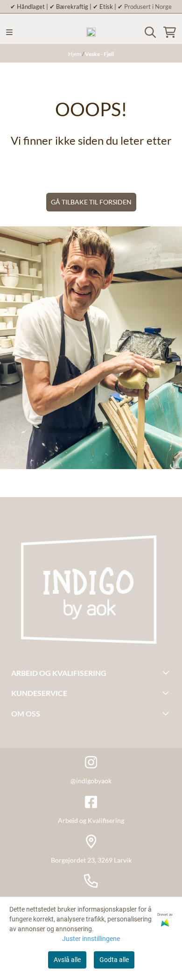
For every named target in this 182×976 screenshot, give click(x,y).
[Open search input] (150, 32)
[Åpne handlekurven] (170, 32)
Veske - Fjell (99, 53)
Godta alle (114, 959)
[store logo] (91, 32)
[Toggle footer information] (167, 672)
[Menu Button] (9, 32)
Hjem (75, 53)
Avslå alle (67, 959)
